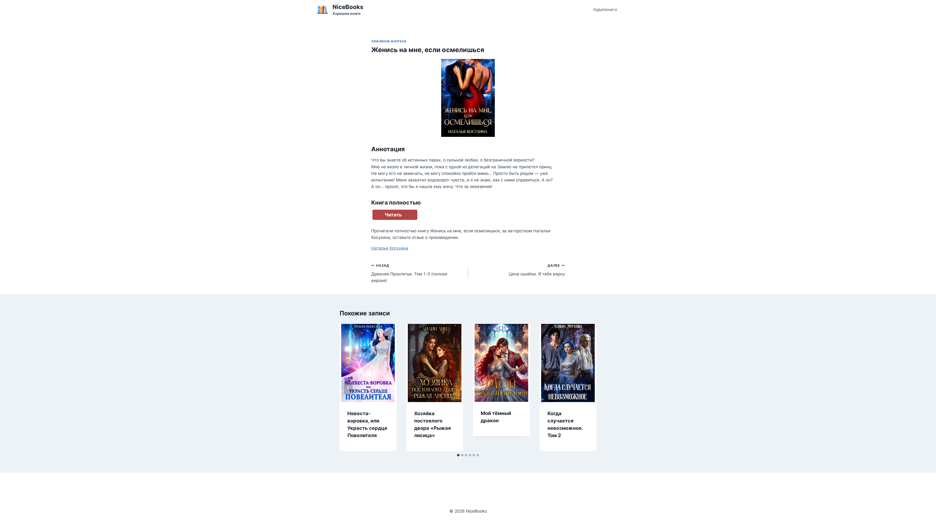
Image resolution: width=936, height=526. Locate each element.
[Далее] (587, 387)
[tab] (458, 455)
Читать (393, 215)
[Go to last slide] (348, 387)
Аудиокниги (605, 9)
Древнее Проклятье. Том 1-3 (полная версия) (409, 273)
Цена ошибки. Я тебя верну (537, 269)
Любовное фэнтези (388, 41)
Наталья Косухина (389, 248)
